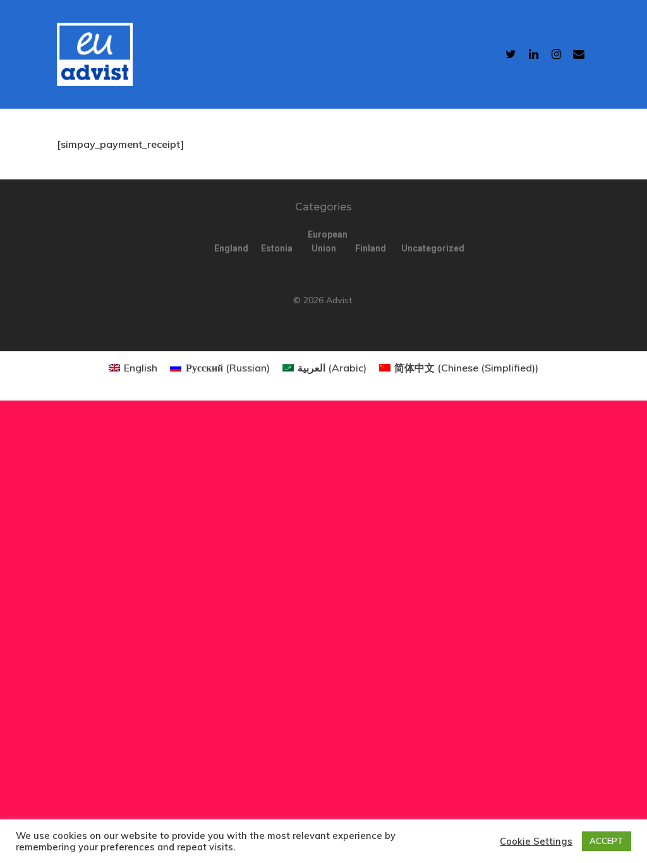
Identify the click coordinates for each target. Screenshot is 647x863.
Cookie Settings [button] (536, 841)
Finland (370, 248)
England (230, 248)
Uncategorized (417, 248)
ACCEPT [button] (607, 841)
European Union (323, 241)
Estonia (277, 248)
